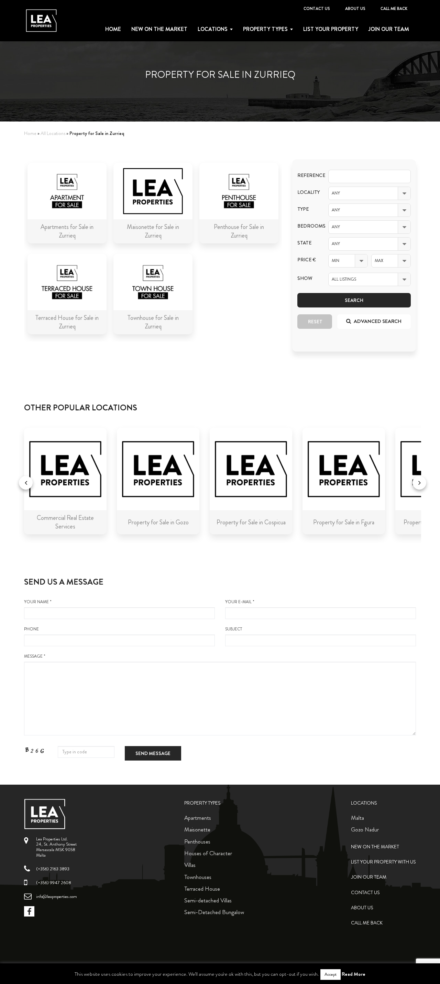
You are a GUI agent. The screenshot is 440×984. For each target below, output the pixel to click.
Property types (265, 29)
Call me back (394, 9)
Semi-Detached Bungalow (214, 912)
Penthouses (197, 841)
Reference (307, 175)
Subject (233, 629)
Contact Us (317, 9)
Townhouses (197, 877)
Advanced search (377, 321)
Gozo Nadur (365, 829)
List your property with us (383, 862)
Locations (213, 29)
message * (34, 656)
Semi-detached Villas (208, 900)
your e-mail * (239, 602)
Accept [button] (330, 974)
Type (303, 209)
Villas (190, 865)
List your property (330, 29)
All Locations (53, 133)
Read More (353, 974)
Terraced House (202, 888)
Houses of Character (208, 853)
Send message (152, 753)
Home (113, 29)
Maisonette (197, 829)
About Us (355, 9)
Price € (306, 259)
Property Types (202, 803)
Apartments (197, 818)
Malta (357, 818)
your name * (38, 602)
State (304, 242)
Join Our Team (388, 29)
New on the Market (159, 29)
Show (304, 278)
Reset (315, 321)
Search (354, 300)
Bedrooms (307, 226)
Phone (31, 629)
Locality (307, 192)
